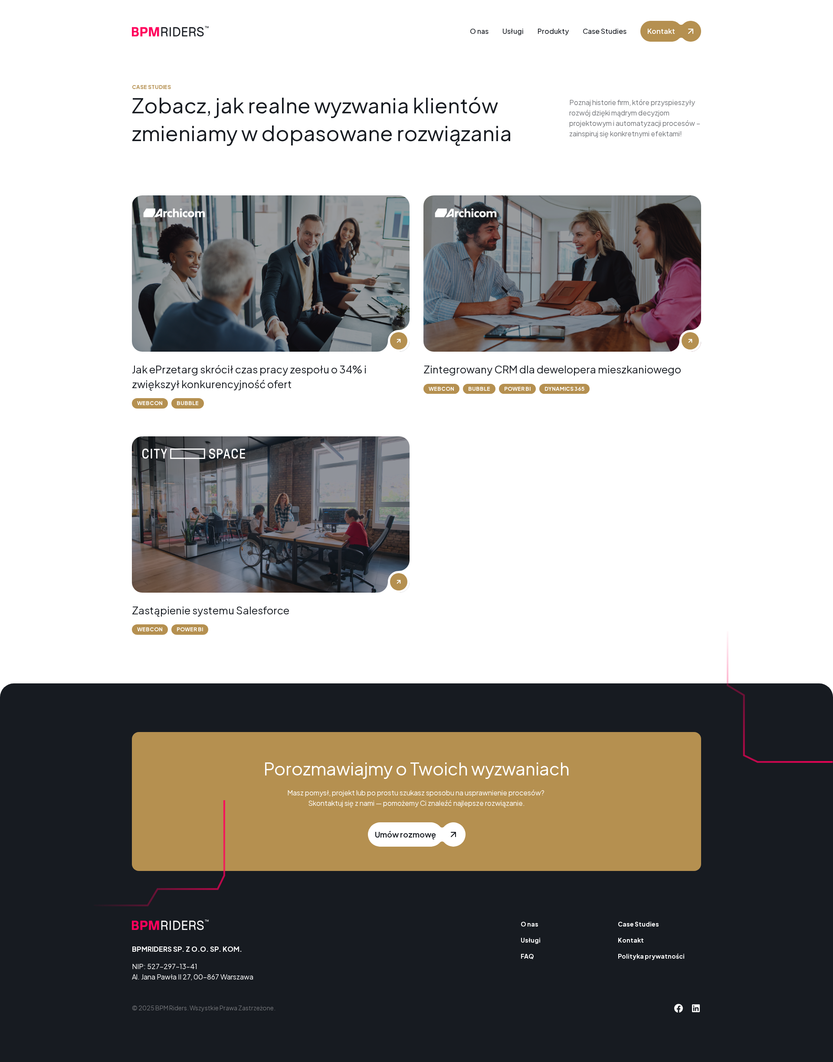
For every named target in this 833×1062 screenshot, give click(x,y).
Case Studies (638, 924)
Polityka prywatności (651, 956)
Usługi (531, 940)
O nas (529, 924)
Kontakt (631, 940)
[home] (170, 31)
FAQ (527, 956)
